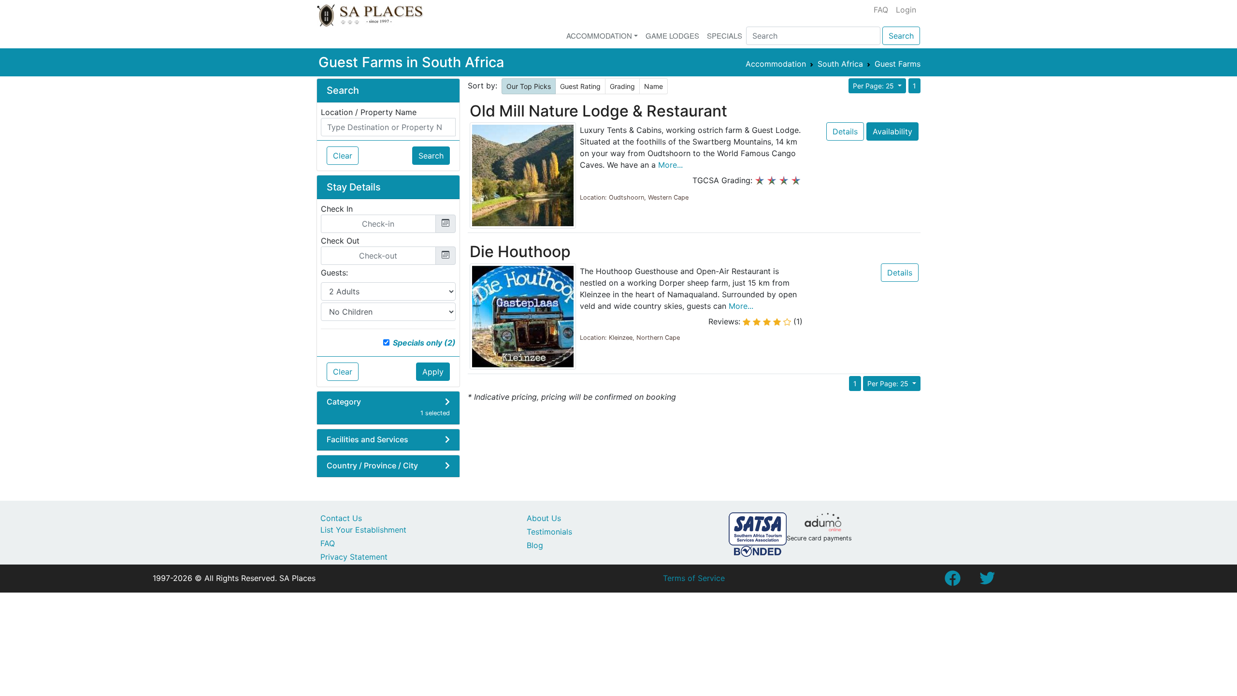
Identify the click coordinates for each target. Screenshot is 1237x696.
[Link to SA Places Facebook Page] (952, 581)
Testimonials (549, 531)
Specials (724, 35)
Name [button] (653, 86)
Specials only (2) (424, 343)
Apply (433, 372)
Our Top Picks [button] (528, 86)
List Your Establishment (363, 530)
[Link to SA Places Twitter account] (987, 581)
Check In (337, 209)
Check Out (340, 241)
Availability (892, 131)
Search (901, 36)
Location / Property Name (369, 112)
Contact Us (341, 518)
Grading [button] (622, 86)
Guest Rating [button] (580, 86)
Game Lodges (672, 35)
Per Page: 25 (874, 86)
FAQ (881, 9)
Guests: (334, 272)
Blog (535, 545)
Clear (342, 155)
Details (845, 131)
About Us (544, 518)
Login (906, 9)
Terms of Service (694, 578)
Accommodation (599, 35)
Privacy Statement (354, 557)
